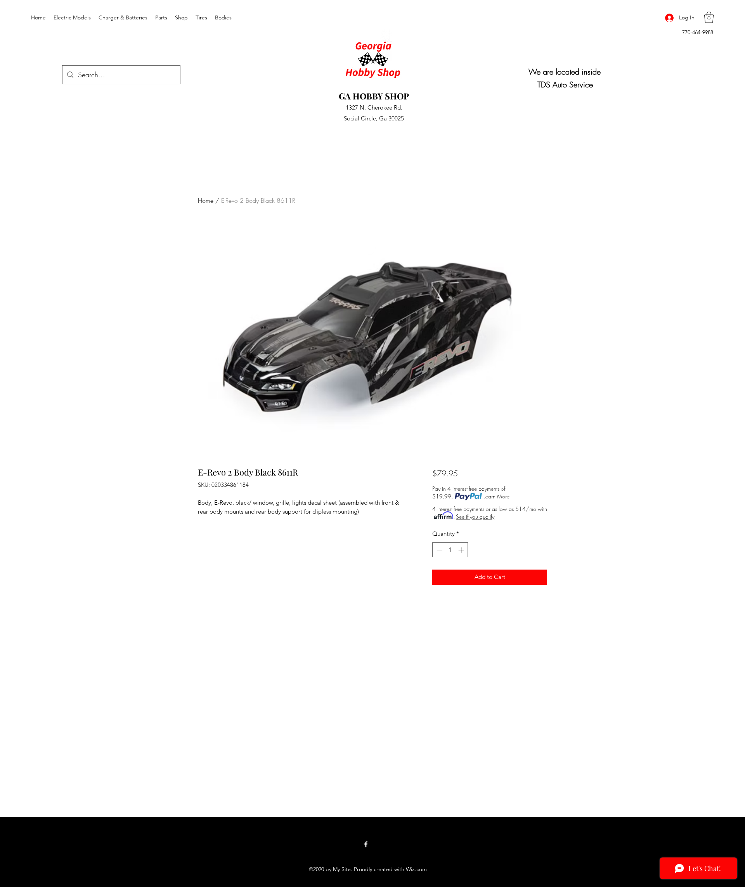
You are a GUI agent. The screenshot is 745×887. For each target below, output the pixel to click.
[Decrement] (438, 550)
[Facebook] (366, 844)
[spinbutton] (450, 550)
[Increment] (462, 550)
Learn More (496, 496)
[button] (709, 17)
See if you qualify (475, 516)
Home (205, 200)
